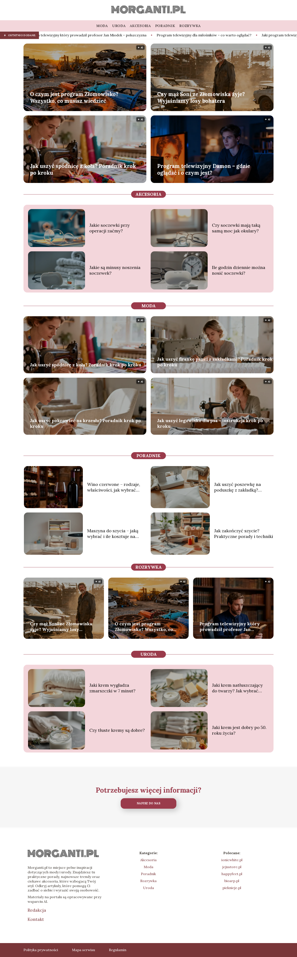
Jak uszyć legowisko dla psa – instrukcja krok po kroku (210, 423)
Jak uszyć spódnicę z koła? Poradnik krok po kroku (83, 169)
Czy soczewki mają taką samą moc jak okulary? (236, 227)
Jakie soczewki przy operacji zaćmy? (109, 227)
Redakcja (37, 910)
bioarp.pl (231, 881)
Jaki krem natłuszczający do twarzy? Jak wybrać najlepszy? (237, 688)
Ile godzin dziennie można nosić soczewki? (238, 270)
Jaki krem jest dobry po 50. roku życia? (239, 730)
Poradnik (148, 455)
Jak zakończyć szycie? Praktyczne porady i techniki (243, 533)
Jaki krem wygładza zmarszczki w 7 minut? (112, 687)
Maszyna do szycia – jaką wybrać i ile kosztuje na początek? (112, 533)
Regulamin (117, 950)
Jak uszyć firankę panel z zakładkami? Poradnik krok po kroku (215, 361)
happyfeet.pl (232, 874)
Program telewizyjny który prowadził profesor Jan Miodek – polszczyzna (230, 626)
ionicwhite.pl (231, 860)
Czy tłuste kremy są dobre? (117, 730)
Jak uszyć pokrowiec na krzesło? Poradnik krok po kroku (85, 423)
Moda (149, 305)
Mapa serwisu (83, 950)
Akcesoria (148, 194)
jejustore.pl (231, 867)
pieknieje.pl (231, 888)
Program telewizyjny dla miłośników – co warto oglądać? (139, 35)
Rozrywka (148, 567)
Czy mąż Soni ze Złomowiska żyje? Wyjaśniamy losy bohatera (201, 97)
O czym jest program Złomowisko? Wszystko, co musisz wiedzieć (74, 97)
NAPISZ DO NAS (148, 803)
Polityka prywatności (40, 950)
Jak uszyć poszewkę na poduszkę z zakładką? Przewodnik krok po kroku (241, 487)
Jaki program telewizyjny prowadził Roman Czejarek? (241, 35)
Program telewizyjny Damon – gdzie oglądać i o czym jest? (203, 169)
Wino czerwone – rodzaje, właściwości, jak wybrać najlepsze (113, 487)
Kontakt (36, 919)
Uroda (148, 654)
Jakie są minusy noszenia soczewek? (114, 270)
